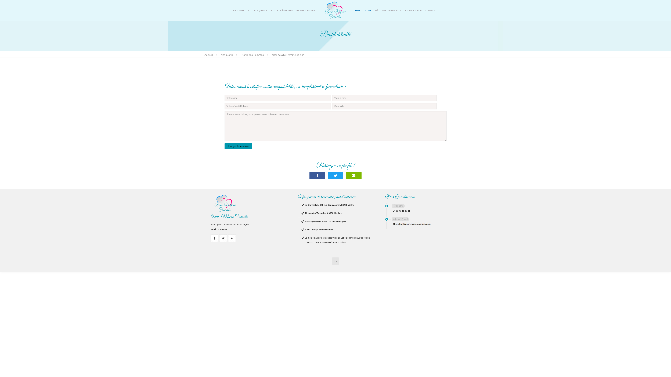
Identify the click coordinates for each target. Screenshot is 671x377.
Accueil (238, 10)
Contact (431, 10)
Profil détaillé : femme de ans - (289, 54)
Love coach (413, 10)
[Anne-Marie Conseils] (335, 10)
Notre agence (258, 10)
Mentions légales (219, 229)
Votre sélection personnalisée (293, 10)
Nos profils (363, 10)
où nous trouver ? (388, 10)
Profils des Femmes (252, 54)
